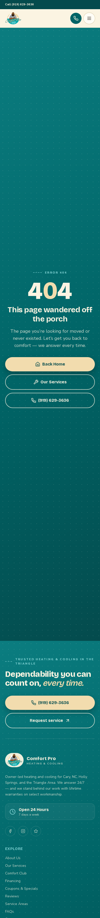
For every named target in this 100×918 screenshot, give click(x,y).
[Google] (36, 831)
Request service (46, 720)
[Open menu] (89, 18)
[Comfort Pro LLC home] (13, 18)
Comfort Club (16, 873)
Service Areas (16, 903)
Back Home (53, 364)
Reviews (12, 896)
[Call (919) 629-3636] (76, 18)
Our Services (54, 382)
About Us (13, 858)
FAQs (9, 911)
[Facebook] (10, 831)
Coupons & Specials (21, 888)
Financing (13, 881)
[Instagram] (23, 831)
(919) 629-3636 (53, 400)
